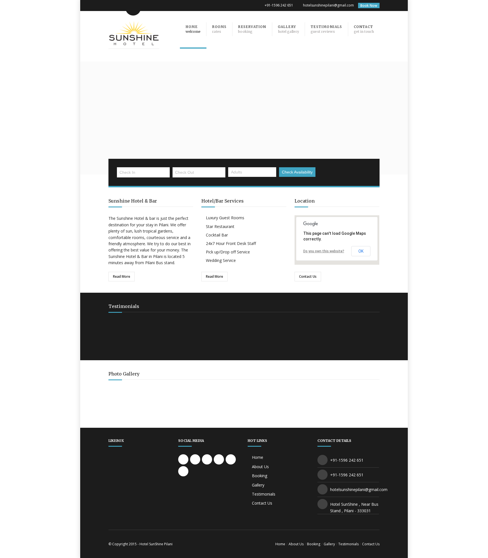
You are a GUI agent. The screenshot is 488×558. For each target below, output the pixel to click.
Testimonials (263, 494)
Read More (121, 276)
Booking (259, 475)
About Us (260, 466)
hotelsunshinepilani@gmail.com (328, 5)
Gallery (258, 485)
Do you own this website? (323, 251)
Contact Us (308, 276)
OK (360, 251)
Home (257, 457)
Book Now (368, 5)
